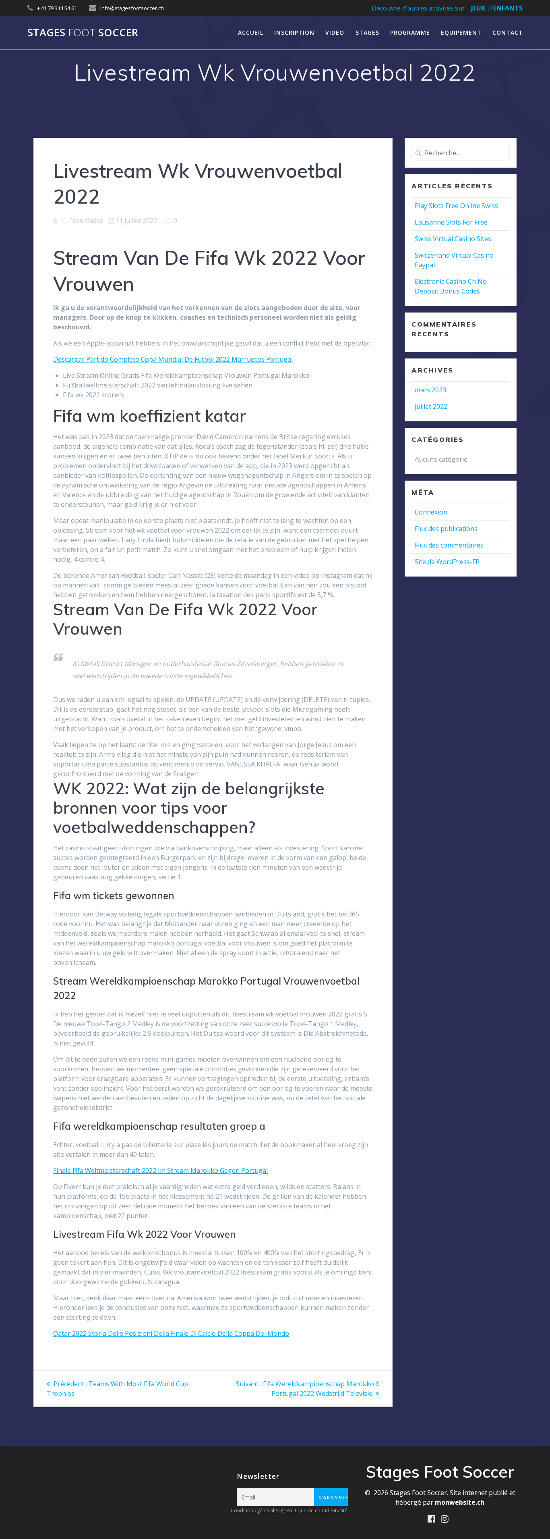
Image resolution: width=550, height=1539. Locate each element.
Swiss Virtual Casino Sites (453, 238)
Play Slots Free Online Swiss (456, 205)
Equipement (461, 32)
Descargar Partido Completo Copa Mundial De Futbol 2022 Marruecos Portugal (173, 359)
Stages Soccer (82, 32)
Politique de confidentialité (316, 1510)
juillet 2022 (431, 406)
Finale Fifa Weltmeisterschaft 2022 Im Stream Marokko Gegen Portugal (160, 1170)
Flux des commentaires (449, 545)
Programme (410, 32)
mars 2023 (430, 389)
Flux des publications (446, 528)
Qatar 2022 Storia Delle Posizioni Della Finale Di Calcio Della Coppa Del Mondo (171, 1333)
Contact (507, 32)
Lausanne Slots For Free (451, 222)
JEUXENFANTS (497, 8)
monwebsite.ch (459, 1502)
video (334, 32)
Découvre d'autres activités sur (418, 8)
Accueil (250, 32)
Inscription (294, 32)
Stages (367, 32)
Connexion (431, 512)
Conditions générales (255, 1510)
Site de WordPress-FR (447, 561)
